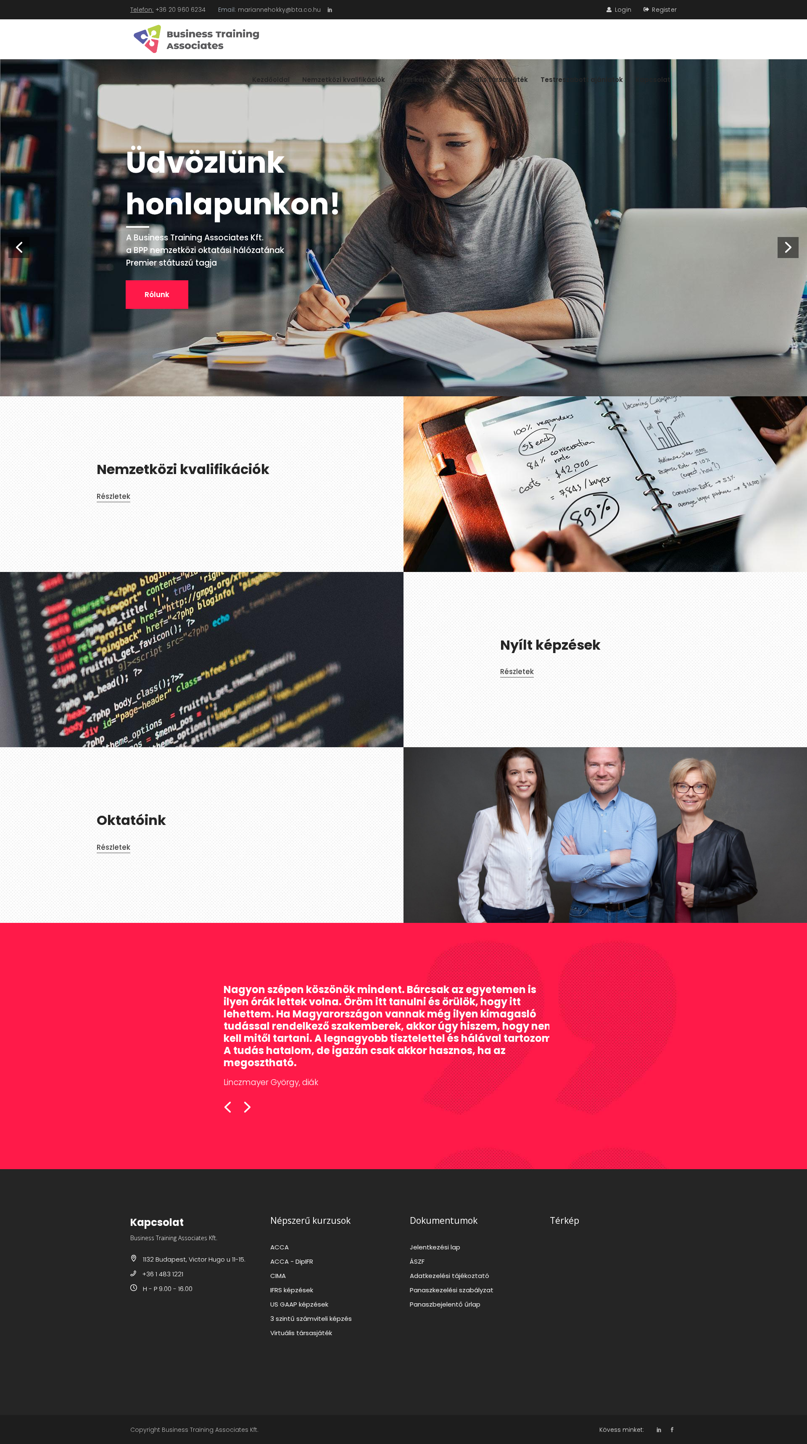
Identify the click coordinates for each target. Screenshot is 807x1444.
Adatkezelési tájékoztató (449, 1275)
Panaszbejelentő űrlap (445, 1304)
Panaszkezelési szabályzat (451, 1290)
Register (664, 9)
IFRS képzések (291, 1290)
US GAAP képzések (299, 1304)
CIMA (278, 1275)
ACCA (279, 1247)
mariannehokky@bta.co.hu (279, 9)
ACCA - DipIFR (291, 1261)
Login (623, 9)
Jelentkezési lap (435, 1247)
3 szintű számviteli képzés (311, 1318)
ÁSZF (417, 1261)
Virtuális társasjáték (301, 1332)
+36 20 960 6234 (181, 9)
